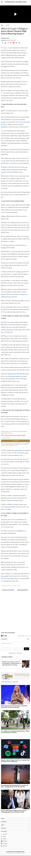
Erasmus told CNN (10, 507)
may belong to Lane (20, 450)
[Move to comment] (19, 42)
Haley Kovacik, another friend (11, 169)
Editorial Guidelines (22, 590)
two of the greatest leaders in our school (16, 376)
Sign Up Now (9, 676)
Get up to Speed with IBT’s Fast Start (21, 673)
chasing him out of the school (13, 329)
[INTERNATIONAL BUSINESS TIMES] (15, 2)
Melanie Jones (6, 38)
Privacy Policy (15, 445)
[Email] (16, 42)
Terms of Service (6, 445)
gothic (2, 154)
